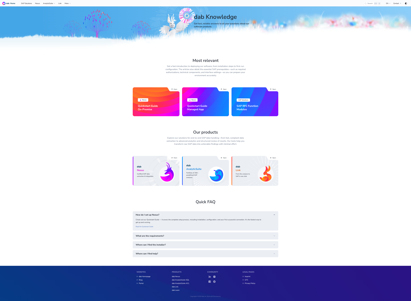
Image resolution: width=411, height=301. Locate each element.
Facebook (210, 282)
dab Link (175, 287)
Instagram (215, 277)
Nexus (37, 3)
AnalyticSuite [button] (48, 3)
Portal (141, 283)
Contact (396, 3)
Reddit (215, 282)
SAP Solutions (26, 3)
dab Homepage (144, 276)
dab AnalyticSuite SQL (180, 280)
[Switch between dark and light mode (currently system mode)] (406, 3)
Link (59, 3)
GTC (246, 280)
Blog (140, 280)
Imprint (247, 276)
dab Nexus (176, 276)
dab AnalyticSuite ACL (180, 283)
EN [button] (387, 3)
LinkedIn (210, 277)
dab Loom (175, 290)
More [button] (67, 3)
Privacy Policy (250, 283)
